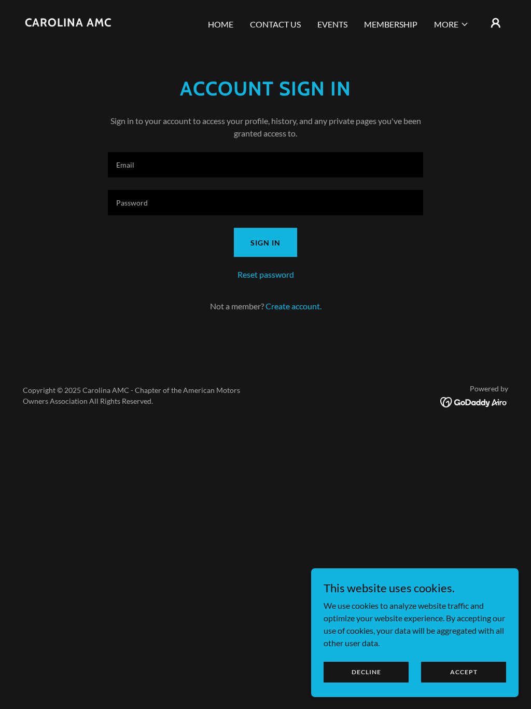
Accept (464, 672)
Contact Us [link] (275, 24)
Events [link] (332, 24)
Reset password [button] (265, 274)
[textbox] (265, 165)
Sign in (265, 242)
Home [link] (220, 24)
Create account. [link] (294, 306)
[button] (451, 24)
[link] (68, 23)
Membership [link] (390, 24)
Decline (366, 672)
